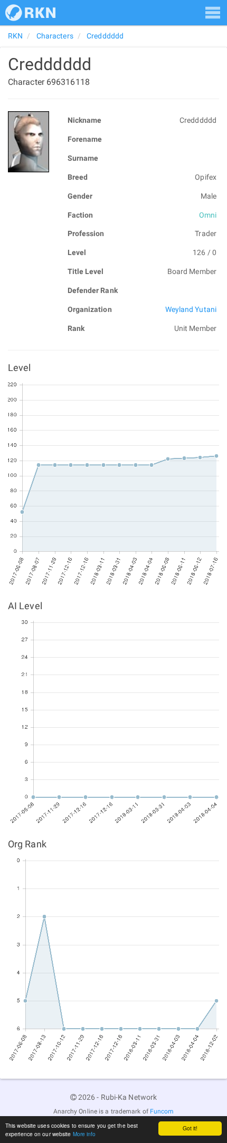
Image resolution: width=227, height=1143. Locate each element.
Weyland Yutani (190, 309)
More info (84, 1134)
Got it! (190, 1128)
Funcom (162, 1111)
